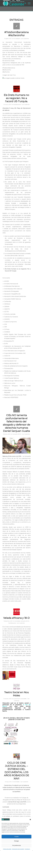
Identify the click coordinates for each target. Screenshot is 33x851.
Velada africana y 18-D (16, 617)
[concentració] (16, 89)
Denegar (16, 841)
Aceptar (16, 836)
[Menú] (28, 3)
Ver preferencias (16, 845)
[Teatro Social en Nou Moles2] (16, 686)
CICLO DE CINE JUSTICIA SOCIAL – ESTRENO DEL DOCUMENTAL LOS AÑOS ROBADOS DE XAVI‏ (16, 770)
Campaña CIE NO (17, 434)
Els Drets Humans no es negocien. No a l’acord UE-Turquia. (16, 98)
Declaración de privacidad (18, 849)
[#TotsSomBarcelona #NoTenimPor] (16, 26)
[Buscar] (24, 3)
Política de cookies (7, 849)
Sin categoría (17, 38)
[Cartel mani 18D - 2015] (16, 612)
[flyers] (16, 756)
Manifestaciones (17, 104)
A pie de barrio (17, 698)
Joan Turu (13, 75)
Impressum (27, 849)
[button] (30, 820)
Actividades (17, 621)
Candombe (26, 38)
